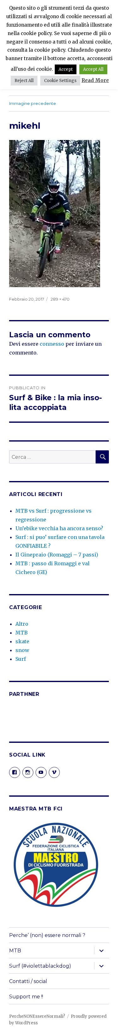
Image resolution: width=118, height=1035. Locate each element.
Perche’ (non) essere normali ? (47, 935)
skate (22, 641)
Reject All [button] (24, 80)
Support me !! (26, 997)
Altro (21, 624)
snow (22, 650)
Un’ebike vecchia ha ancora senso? (59, 528)
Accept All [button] (93, 69)
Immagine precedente (32, 103)
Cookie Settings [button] (60, 80)
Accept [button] (66, 69)
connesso (52, 344)
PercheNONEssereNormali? (37, 1016)
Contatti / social (28, 981)
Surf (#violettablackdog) (40, 966)
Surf (20, 659)
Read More (95, 80)
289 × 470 (60, 299)
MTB (21, 632)
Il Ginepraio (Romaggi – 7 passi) (56, 554)
